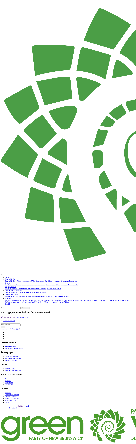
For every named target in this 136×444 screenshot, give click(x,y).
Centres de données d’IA (100, 300)
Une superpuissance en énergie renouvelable (76, 300)
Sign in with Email (23, 317)
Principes (22, 296)
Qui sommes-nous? (11, 294)
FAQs (33, 281)
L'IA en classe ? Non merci (43, 302)
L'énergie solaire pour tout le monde (49, 300)
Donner (7, 283)
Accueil (7, 277)
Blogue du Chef (41, 292)
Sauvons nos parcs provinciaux (119, 300)
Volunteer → (5, 329)
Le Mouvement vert (11, 296)
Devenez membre (40, 289)
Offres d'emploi (63, 296)
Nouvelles (8, 292)
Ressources (73, 281)
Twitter (20, 406)
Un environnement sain (13, 300)
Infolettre (15, 292)
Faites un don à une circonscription (33, 285)
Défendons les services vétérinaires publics (19, 302)
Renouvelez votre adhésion (14, 348)
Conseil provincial (46, 296)
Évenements (31, 292)
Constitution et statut (12, 395)
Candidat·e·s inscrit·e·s (52, 281)
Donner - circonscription (13, 370)
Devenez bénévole (11, 289)
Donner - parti (10, 369)
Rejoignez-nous (10, 287)
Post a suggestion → (17, 329)
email (27, 406)
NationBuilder (13, 408)
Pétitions (8, 298)
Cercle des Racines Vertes (69, 285)
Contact (55, 296)
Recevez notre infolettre (26, 289)
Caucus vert (23, 292)
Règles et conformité (24, 281)
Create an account (9, 321)
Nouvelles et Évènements (13, 290)
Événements (65, 281)
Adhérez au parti (10, 346)
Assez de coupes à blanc (61, 302)
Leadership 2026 (10, 279)
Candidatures (39, 281)
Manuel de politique (11, 398)
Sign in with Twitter (10, 317)
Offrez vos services (11, 357)
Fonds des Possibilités (53, 285)
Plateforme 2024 (10, 400)
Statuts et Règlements (32, 296)
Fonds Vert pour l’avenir (13, 285)
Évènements (9, 383)
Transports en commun (28, 300)
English (7, 304)
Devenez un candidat (54, 289)
